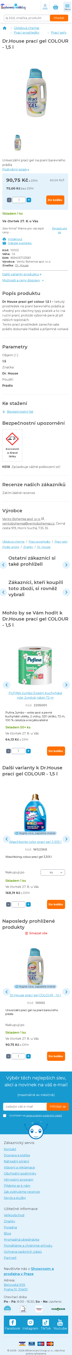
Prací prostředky (26, 32)
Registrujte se (59, 230)
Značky (28, 547)
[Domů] (4, 28)
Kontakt (10, 1149)
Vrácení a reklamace (19, 1167)
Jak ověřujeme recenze (22, 1192)
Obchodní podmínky (20, 1173)
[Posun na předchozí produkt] (6, 685)
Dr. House (22, 265)
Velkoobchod (14, 1215)
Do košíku (55, 200)
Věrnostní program (18, 1179)
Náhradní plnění (16, 1161)
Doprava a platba (17, 1155)
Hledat (59, 18)
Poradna (10, 1227)
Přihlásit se (58, 1106)
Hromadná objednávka (21, 1239)
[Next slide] (66, 565)
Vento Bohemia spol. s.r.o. (21, 519)
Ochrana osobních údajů (23, 1252)
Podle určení (10, 547)
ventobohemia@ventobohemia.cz (28, 523)
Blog (7, 1233)
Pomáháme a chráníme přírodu (28, 1245)
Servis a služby (15, 1198)
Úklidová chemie (26, 28)
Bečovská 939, (16, 1287)
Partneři (10, 1258)
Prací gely (58, 32)
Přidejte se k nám (17, 1186)
